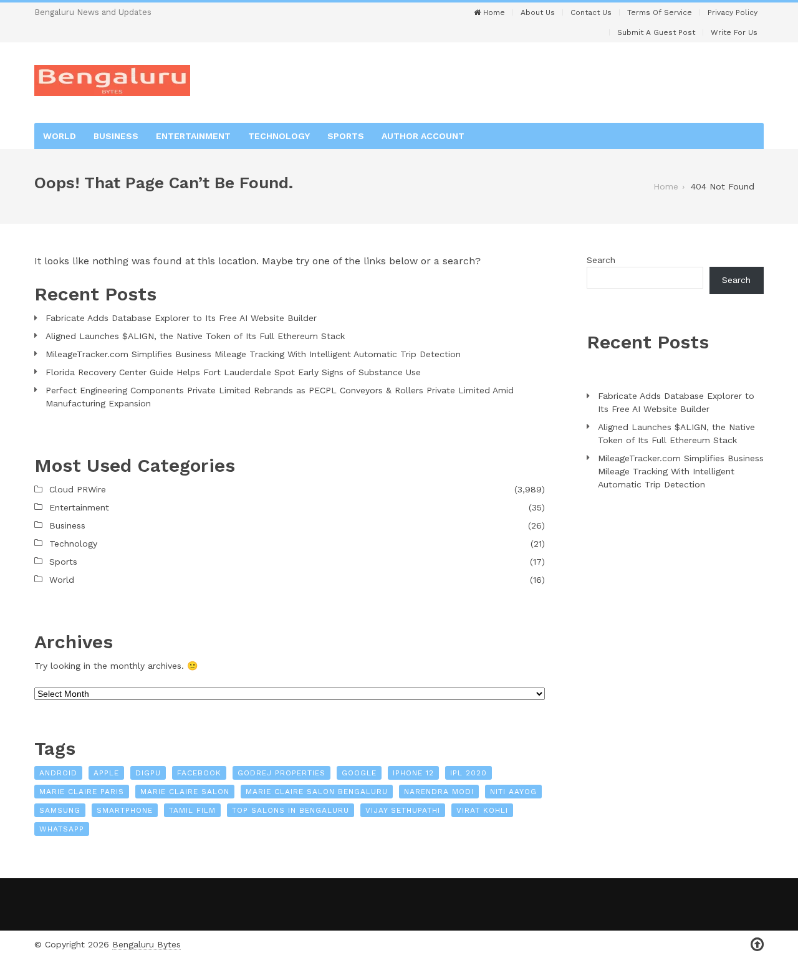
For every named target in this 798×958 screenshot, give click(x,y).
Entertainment (193, 136)
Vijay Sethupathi (402, 810)
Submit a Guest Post (656, 32)
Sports (345, 136)
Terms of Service (659, 12)
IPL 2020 (468, 773)
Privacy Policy (732, 12)
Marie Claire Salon (184, 791)
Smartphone (125, 810)
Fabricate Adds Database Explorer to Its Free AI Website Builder (181, 318)
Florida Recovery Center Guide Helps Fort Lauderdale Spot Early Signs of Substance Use (233, 372)
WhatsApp (61, 829)
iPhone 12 (413, 773)
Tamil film (192, 810)
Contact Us (591, 12)
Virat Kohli (482, 810)
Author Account (423, 136)
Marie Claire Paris (81, 791)
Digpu (148, 773)
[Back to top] (757, 944)
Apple (106, 773)
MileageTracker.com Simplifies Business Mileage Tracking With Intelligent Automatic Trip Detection (253, 354)
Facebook (199, 773)
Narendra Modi (439, 791)
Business (116, 136)
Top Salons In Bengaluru (290, 810)
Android (58, 773)
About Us (538, 12)
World (59, 136)
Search (601, 260)
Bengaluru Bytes (146, 944)
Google (359, 773)
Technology (279, 136)
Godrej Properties (281, 773)
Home (493, 12)
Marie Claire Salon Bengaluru (317, 791)
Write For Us (734, 32)
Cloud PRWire (77, 489)
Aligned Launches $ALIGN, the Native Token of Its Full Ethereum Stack (195, 336)
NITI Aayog (513, 791)
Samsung (59, 810)
